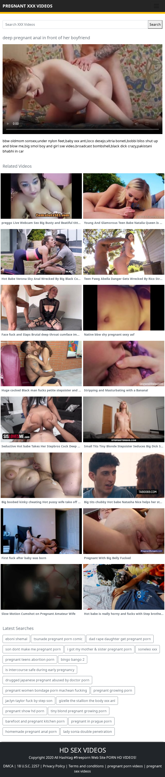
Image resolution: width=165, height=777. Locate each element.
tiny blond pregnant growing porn (79, 711)
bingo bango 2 (72, 659)
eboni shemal (16, 639)
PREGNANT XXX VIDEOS (27, 6)
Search (155, 24)
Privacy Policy (54, 766)
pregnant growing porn (112, 690)
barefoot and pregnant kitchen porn (35, 721)
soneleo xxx (147, 649)
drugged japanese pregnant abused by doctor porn (47, 680)
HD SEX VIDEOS (82, 750)
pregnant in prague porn (91, 721)
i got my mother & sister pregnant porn (99, 649)
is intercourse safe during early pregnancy (39, 669)
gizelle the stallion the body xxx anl (87, 700)
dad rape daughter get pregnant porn (120, 639)
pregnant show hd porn (24, 711)
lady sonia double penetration (87, 731)
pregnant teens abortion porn (29, 659)
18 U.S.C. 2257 (28, 766)
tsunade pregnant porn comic (58, 639)
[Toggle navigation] (156, 6)
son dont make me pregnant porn (33, 649)
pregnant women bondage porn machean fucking (46, 690)
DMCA (8, 766)
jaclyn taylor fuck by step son (28, 700)
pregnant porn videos (125, 766)
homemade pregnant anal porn (31, 731)
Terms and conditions (86, 766)
